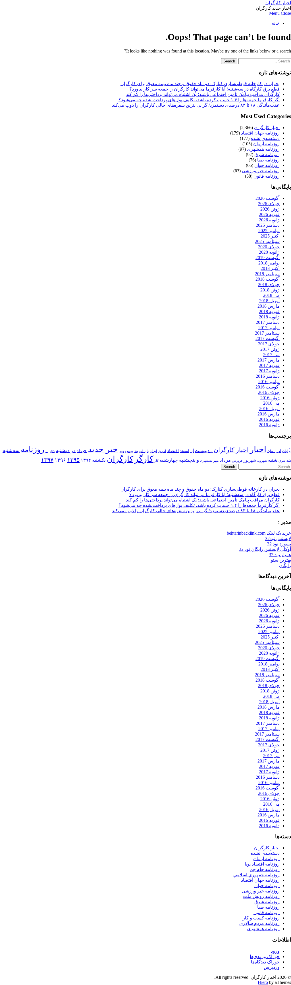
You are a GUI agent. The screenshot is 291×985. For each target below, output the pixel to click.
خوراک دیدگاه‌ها (265, 961)
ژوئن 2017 (270, 349)
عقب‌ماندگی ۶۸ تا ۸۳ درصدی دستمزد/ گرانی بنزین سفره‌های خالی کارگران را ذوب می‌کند (196, 105)
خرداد (82, 450)
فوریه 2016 (269, 419)
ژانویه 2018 (269, 316)
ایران (153, 451)
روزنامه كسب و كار (261, 917)
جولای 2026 (269, 203)
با (148, 451)
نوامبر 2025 (269, 230)
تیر (121, 450)
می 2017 (271, 354)
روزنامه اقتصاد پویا (262, 864)
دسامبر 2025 (268, 225)
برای (142, 451)
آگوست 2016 (267, 387)
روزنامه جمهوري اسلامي (256, 874)
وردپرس (272, 967)
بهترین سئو (281, 560)
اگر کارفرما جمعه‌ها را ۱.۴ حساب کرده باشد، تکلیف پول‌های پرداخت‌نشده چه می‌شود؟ (199, 99)
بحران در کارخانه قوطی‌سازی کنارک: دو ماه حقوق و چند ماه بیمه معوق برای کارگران (200, 83)
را (47, 451)
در (73, 450)
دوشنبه (63, 450)
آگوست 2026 (267, 198)
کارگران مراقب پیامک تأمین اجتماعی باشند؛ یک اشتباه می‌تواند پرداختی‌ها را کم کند (203, 94)
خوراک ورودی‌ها (265, 956)
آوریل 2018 (269, 300)
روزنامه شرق (267, 154)
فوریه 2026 (269, 214)
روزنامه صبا (268, 159)
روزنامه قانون (266, 176)
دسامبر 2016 (268, 376)
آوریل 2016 (269, 408)
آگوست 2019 (267, 257)
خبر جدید (103, 449)
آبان (285, 451)
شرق (281, 460)
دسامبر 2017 (268, 322)
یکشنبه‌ (99, 460)
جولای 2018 (269, 284)
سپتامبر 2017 (267, 333)
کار (156, 460)
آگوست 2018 (267, 279)
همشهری (206, 460)
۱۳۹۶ (60, 460)
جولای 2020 (269, 246)
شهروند (262, 460)
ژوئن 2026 (270, 209)
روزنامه (32, 449)
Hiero (263, 982)
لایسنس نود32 (278, 538)
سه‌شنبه (11, 450)
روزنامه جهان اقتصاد (260, 133)
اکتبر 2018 (270, 268)
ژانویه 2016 (269, 424)
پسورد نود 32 (279, 543)
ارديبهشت (204, 450)
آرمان (271, 451)
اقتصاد (173, 450)
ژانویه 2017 (269, 370)
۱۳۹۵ (73, 459)
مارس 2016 (268, 413)
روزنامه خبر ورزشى (261, 170)
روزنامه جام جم (265, 869)
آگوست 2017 (267, 338)
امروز (162, 451)
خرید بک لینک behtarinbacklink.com (259, 533)
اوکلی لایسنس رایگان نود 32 (265, 549)
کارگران (120, 459)
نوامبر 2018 (269, 263)
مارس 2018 (268, 306)
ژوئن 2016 (270, 397)
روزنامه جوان (267, 165)
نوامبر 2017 (269, 327)
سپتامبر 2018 (267, 273)
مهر (216, 461)
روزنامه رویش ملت (261, 896)
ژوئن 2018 (270, 289)
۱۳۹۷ (47, 459)
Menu (274, 13)
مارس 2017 (268, 360)
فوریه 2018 (269, 311)
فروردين (237, 460)
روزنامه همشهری (263, 149)
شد (288, 461)
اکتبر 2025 (270, 236)
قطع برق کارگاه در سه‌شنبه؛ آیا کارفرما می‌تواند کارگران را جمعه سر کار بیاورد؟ (204, 89)
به (136, 450)
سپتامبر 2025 (267, 241)
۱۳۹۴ (86, 460)
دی (52, 451)
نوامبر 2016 (269, 381)
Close (286, 13)
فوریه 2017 (269, 365)
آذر (279, 451)
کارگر (143, 458)
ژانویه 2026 (269, 219)
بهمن (129, 450)
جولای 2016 (269, 392)
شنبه (272, 460)
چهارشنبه (168, 460)
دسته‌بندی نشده (265, 138)
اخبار (258, 449)
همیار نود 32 (280, 554)
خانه (276, 23)
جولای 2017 (269, 343)
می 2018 (271, 295)
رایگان (285, 565)
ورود (275, 951)
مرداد (225, 460)
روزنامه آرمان (266, 143)
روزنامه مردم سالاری (259, 923)
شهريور (250, 460)
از (192, 450)
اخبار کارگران (278, 2)
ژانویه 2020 (269, 252)
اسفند (184, 451)
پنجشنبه (187, 460)
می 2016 (271, 403)
